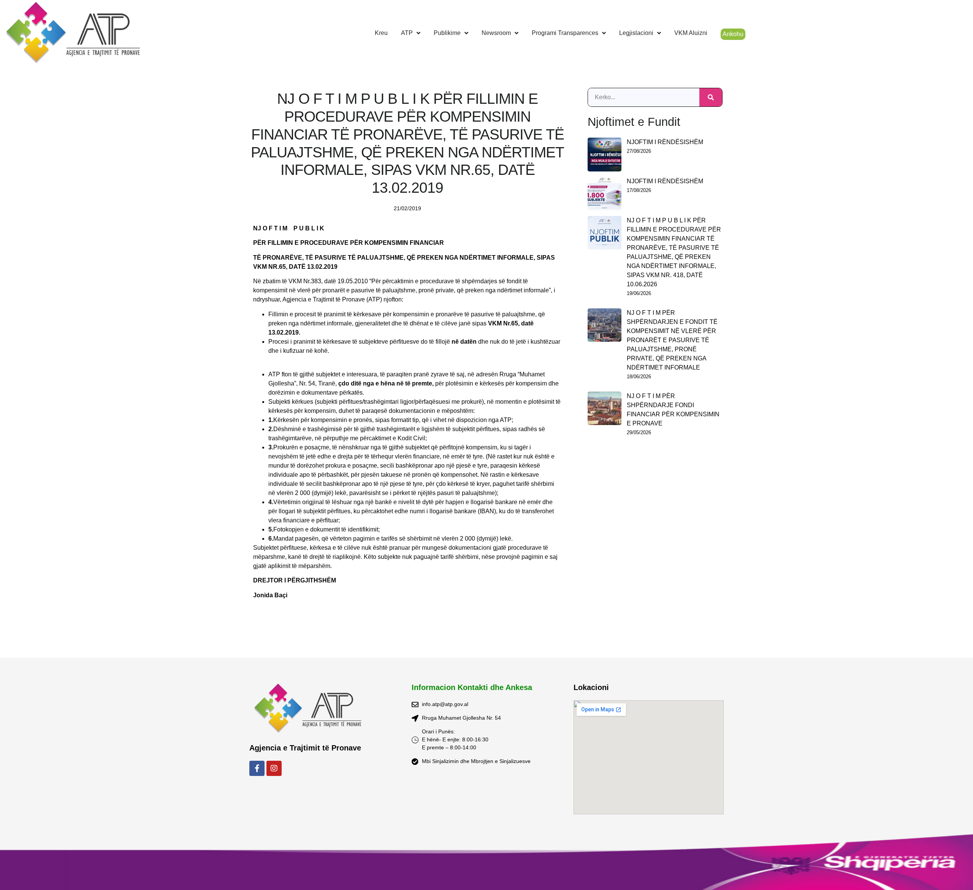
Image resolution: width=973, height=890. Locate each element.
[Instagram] (274, 768)
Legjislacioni (636, 33)
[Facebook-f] (257, 768)
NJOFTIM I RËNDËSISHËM (665, 142)
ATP (407, 33)
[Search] (710, 97)
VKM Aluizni (690, 33)
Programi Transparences (565, 33)
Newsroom (496, 33)
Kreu (381, 33)
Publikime (447, 33)
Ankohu (733, 34)
